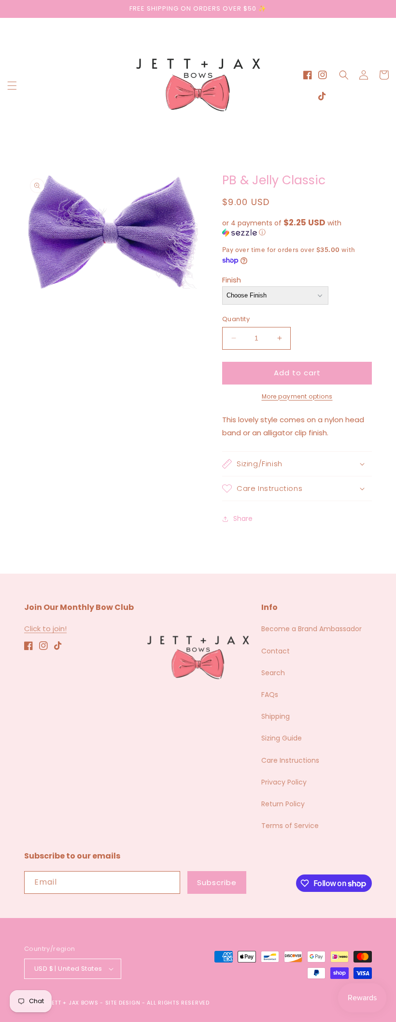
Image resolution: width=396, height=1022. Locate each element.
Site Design (123, 1003)
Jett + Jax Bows (73, 1003)
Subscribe (217, 882)
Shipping (275, 716)
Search (273, 673)
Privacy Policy (284, 782)
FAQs (269, 694)
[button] (12, 85)
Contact (275, 651)
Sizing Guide (281, 738)
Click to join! (45, 628)
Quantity (236, 319)
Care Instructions (290, 760)
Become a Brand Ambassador (311, 629)
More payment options (297, 396)
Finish (231, 280)
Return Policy (283, 804)
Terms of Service (290, 825)
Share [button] (243, 518)
